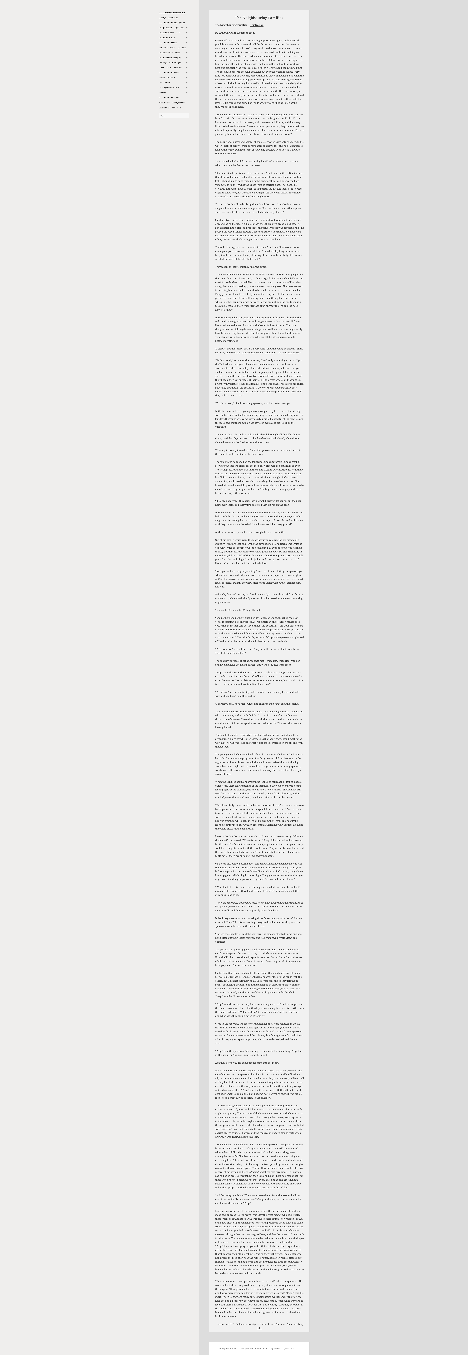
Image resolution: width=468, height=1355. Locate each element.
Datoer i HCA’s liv (167, 77)
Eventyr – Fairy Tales (168, 17)
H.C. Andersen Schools (169, 97)
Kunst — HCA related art (170, 67)
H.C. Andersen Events (169, 72)
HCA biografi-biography (170, 57)
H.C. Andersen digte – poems (172, 22)
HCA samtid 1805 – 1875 (170, 32)
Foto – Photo (164, 82)
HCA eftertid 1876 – (168, 37)
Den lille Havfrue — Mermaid (172, 47)
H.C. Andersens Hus (168, 42)
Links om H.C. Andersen (170, 107)
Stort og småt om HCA (169, 87)
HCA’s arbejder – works (169, 52)
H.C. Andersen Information (172, 12)
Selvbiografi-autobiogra (170, 62)
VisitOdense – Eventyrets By (172, 102)
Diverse (162, 92)
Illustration (256, 24)
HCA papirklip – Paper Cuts (171, 27)
